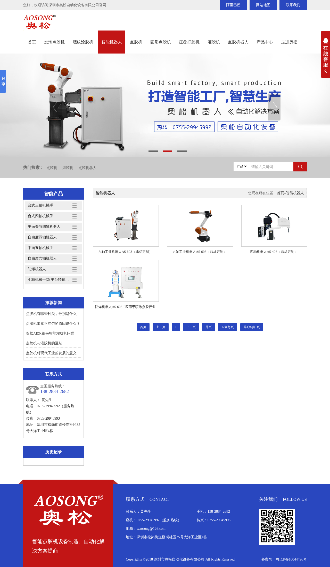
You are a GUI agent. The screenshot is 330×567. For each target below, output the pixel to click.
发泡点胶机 (54, 42)
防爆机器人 (37, 269)
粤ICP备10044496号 (291, 559)
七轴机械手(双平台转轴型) (48, 280)
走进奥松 (289, 42)
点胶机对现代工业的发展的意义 (51, 353)
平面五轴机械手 (40, 248)
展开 (325, 58)
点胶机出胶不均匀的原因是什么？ (53, 324)
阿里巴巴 (233, 5)
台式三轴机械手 (40, 205)
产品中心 (265, 42)
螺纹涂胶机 (83, 42)
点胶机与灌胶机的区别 (44, 343)
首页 (32, 42)
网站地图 (263, 5)
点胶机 (136, 42)
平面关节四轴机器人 (44, 227)
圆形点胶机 (160, 42)
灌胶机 (214, 42)
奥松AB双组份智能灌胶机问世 (50, 333)
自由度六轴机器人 (42, 258)
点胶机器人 (238, 42)
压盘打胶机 (189, 42)
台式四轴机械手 (40, 216)
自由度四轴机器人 (42, 237)
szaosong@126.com (151, 529)
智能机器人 (111, 42)
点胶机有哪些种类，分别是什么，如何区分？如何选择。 (71, 314)
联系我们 (293, 5)
